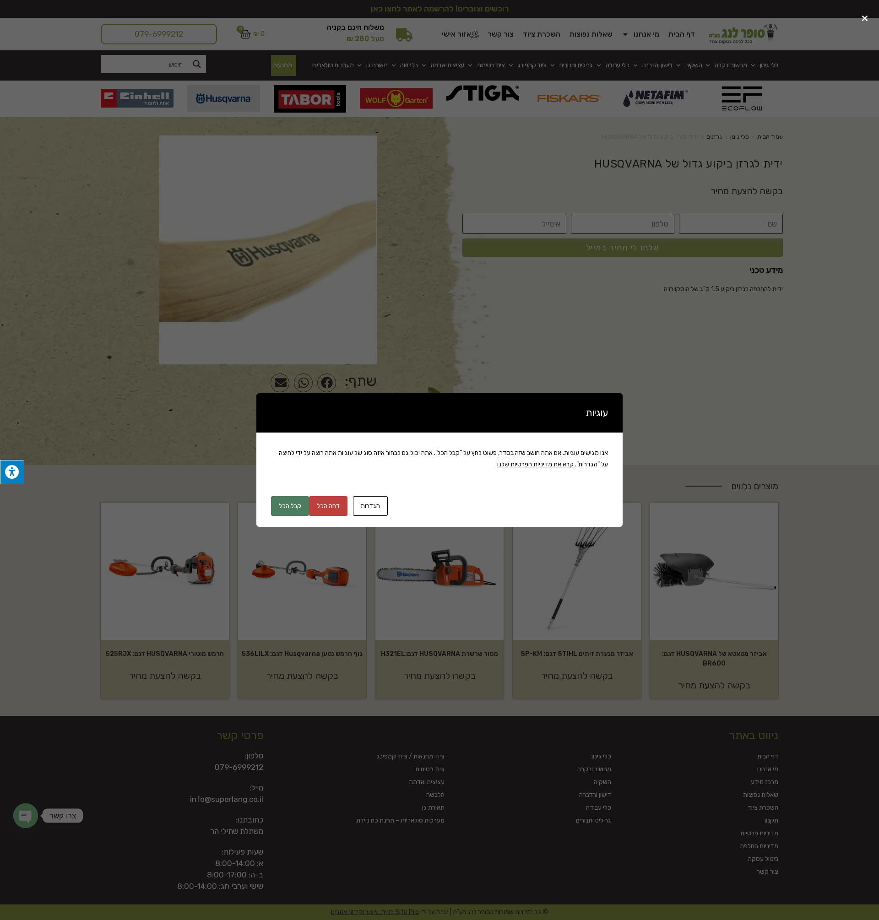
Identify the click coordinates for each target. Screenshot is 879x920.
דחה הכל (328, 506)
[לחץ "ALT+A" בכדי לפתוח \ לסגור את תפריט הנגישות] (12, 472)
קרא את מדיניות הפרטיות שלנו (535, 464)
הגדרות (370, 506)
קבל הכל (290, 506)
